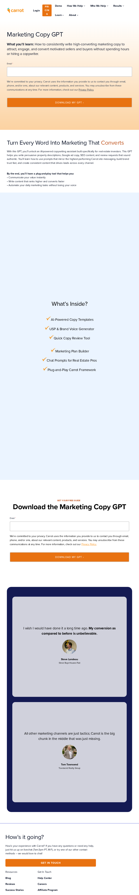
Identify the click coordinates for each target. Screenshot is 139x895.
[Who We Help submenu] (107, 6)
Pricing (47, 10)
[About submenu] (77, 15)
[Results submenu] (123, 6)
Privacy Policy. (86, 89)
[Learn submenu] (63, 15)
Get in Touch (51, 863)
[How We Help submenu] (84, 6)
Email (10, 63)
